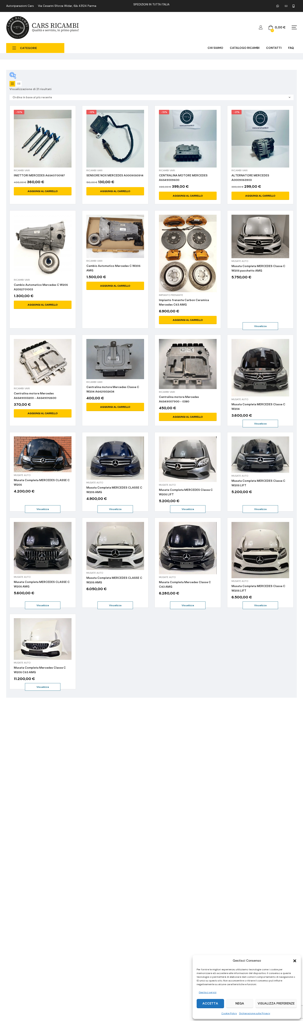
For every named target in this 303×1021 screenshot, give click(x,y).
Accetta (210, 1003)
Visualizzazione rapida (43, 143)
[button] (295, 961)
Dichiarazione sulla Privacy (254, 1013)
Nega (239, 1003)
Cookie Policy (229, 1013)
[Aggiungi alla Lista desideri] (52, 143)
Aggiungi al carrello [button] (43, 191)
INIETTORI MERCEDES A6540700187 (39, 175)
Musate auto (239, 261)
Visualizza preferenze (276, 1003)
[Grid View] (12, 84)
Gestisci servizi (207, 992)
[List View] (19, 84)
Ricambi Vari (22, 170)
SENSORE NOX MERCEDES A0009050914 (114, 175)
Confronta (33, 143)
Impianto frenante (171, 295)
